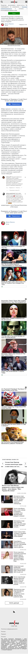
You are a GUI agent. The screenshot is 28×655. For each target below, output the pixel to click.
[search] (2, 2)
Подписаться (16, 104)
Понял (14, 13)
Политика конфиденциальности (9, 629)
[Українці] (14, 2)
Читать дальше (14, 603)
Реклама (3, 631)
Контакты (3, 636)
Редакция (3, 634)
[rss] (14, 611)
